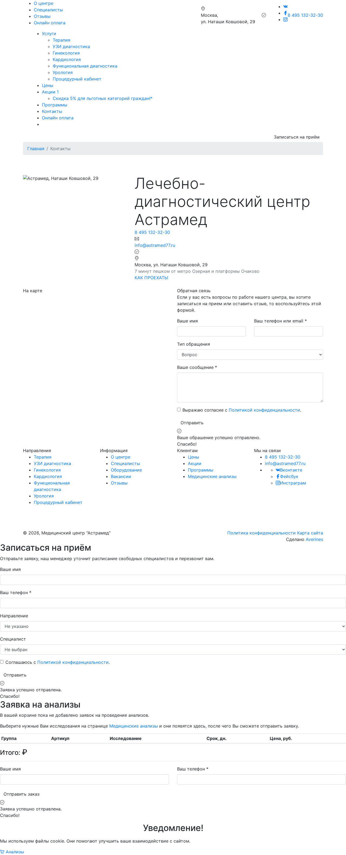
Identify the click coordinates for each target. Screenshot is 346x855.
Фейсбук (289, 476)
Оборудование (126, 470)
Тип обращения (193, 344)
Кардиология (67, 59)
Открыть (186, 513)
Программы (54, 104)
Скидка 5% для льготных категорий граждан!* (102, 98)
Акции (194, 463)
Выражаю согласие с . (241, 410)
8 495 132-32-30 (305, 15)
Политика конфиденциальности (261, 533)
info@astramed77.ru (155, 245)
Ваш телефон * (15, 592)
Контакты (52, 111)
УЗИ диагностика (71, 46)
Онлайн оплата (49, 22)
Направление (14, 615)
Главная (35, 148)
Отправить (192, 422)
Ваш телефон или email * (280, 321)
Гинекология (66, 53)
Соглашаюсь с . (57, 662)
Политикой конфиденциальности (264, 410)
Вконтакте (291, 470)
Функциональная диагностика (85, 66)
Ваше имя (187, 321)
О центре (43, 3)
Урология (63, 72)
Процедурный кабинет (77, 79)
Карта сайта (310, 533)
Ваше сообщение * (197, 367)
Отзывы (42, 16)
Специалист (13, 639)
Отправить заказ (21, 794)
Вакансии (121, 476)
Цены (47, 85)
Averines (314, 539)
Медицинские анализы (212, 476)
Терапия (61, 40)
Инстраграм (293, 483)
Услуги (49, 33)
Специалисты (48, 9)
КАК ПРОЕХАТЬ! (151, 277)
